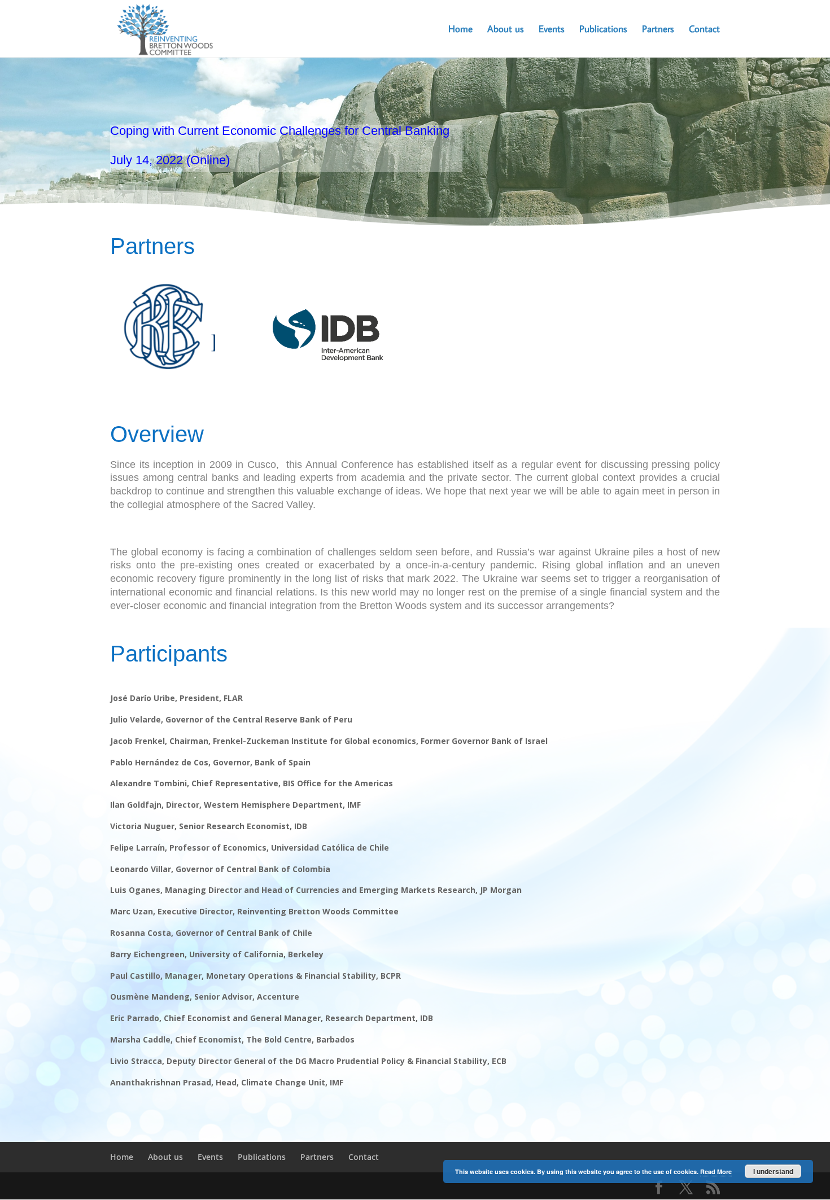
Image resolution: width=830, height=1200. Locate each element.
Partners (658, 30)
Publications (603, 30)
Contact (704, 30)
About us (505, 30)
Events (552, 30)
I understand (773, 1171)
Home (460, 30)
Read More (716, 1171)
